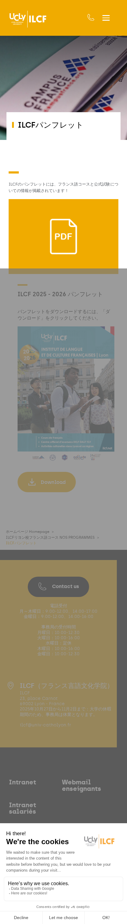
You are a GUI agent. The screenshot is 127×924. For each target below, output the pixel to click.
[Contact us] (90, 17)
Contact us (65, 586)
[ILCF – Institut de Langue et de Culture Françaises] (28, 19)
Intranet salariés (22, 808)
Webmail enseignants (81, 785)
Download (53, 482)
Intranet (22, 782)
